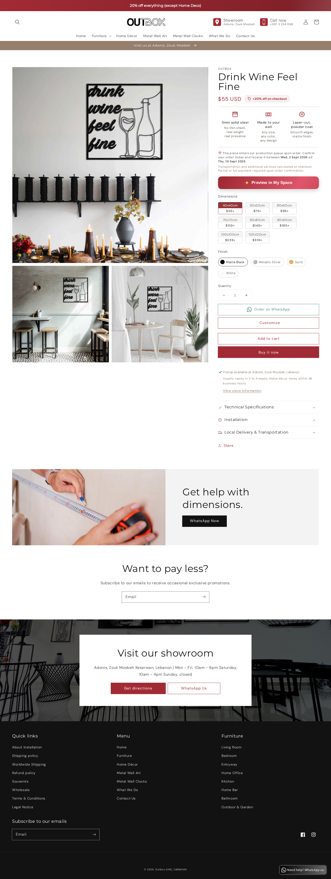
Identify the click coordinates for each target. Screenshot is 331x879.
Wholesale (21, 790)
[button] (17, 22)
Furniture (124, 755)
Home (121, 747)
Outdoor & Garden (237, 807)
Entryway (229, 764)
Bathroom (229, 798)
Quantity (224, 286)
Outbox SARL (163, 869)
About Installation (27, 747)
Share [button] (228, 445)
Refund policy (24, 773)
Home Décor (127, 764)
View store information (242, 390)
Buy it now (269, 352)
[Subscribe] (203, 597)
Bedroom (228, 755)
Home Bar (229, 790)
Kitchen (227, 781)
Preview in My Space (272, 182)
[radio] (230, 208)
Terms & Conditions (28, 798)
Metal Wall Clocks (132, 781)
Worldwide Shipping (29, 764)
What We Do (127, 790)
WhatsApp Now (204, 520)
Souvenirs (20, 781)
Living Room (231, 747)
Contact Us (126, 798)
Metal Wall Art (129, 773)
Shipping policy (25, 755)
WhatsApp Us (194, 688)
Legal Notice (22, 807)
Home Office (232, 773)
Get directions (138, 688)
